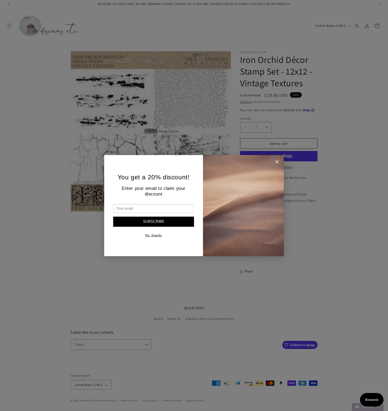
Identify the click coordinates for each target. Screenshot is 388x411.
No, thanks (153, 235)
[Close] (277, 163)
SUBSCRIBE (153, 221)
